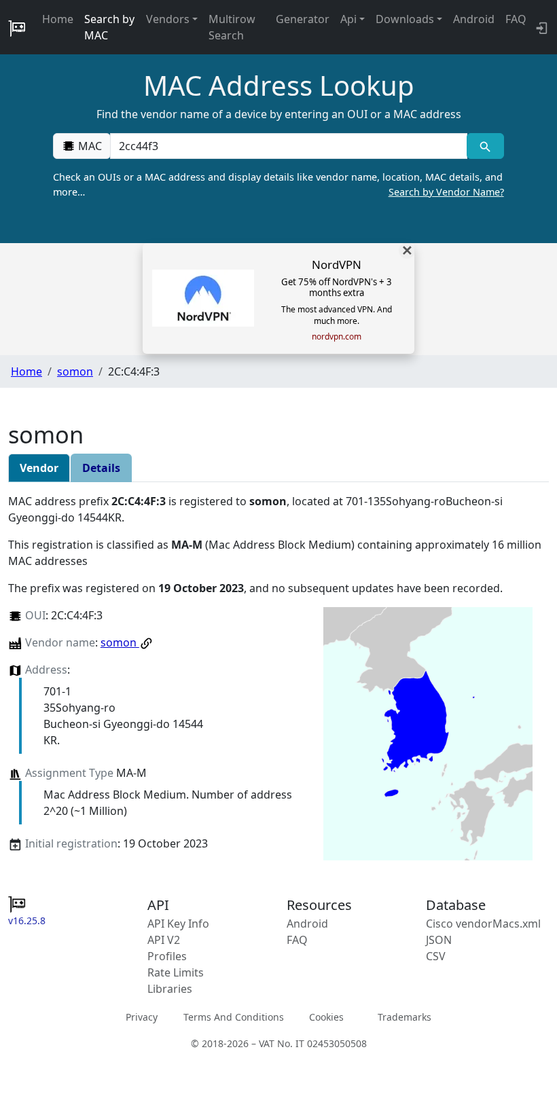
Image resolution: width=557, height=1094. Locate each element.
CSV (436, 956)
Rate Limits (175, 972)
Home (57, 19)
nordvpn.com (336, 336)
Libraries (169, 988)
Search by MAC (109, 27)
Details (101, 467)
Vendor (39, 467)
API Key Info (178, 923)
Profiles (167, 956)
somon (75, 371)
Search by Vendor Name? (446, 191)
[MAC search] (485, 146)
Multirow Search (232, 27)
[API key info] (540, 27)
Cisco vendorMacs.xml (483, 923)
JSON (439, 939)
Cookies (326, 1016)
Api (348, 19)
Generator (302, 19)
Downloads (405, 19)
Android (474, 19)
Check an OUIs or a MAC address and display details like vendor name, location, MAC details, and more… (278, 184)
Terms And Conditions (233, 1016)
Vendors (168, 19)
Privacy (142, 1016)
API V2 (163, 939)
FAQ (515, 19)
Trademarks (404, 1016)
